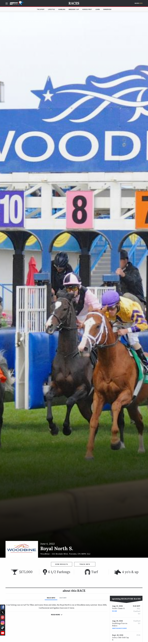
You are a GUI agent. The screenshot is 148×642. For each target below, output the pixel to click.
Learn (97, 9)
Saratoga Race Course (119, 628)
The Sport (41, 9)
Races (74, 3)
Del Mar (114, 611)
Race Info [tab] (51, 598)
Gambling (61, 9)
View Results (61, 564)
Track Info (84, 564)
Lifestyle (51, 9)
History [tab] (62, 598)
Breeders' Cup (74, 9)
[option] (74, 285)
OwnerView (107, 9)
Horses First (87, 9)
